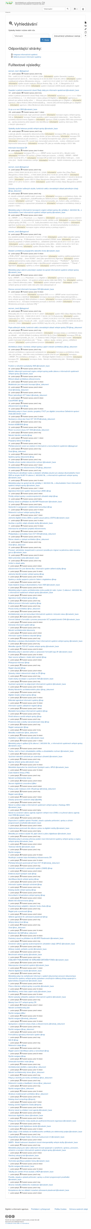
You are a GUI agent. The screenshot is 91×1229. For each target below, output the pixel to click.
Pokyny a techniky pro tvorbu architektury (23, 1077)
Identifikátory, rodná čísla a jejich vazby (23, 991)
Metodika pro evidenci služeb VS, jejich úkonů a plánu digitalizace (32, 833)
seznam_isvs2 (13, 308)
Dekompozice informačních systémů (22, 965)
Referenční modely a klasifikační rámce (23, 1083)
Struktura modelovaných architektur (21, 1094)
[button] (75, 9)
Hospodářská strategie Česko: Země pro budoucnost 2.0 (29, 1137)
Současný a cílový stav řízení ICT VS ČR (23, 419)
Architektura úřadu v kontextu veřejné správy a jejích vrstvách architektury (36, 346)
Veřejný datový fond (15, 922)
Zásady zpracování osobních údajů (21, 799)
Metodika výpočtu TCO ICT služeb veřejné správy (27, 646)
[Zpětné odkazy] (85, 28)
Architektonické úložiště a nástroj (20, 1067)
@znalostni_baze (72, 90)
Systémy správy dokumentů (18, 457)
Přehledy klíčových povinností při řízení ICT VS (25, 863)
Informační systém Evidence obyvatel (22, 635)
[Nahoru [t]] (85, 35)
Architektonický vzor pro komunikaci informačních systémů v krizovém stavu (36, 614)
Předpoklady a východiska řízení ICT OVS (24, 534)
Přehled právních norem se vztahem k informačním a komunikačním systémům (38, 446)
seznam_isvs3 (13, 231)
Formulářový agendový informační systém (24, 1034)
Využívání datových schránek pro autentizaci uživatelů (28, 756)
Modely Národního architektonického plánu (24, 689)
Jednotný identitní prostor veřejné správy (23, 574)
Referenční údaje (14, 1045)
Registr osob (13, 794)
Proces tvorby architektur (17, 608)
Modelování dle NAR (16, 933)
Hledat (46, 40)
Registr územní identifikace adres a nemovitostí (26, 1051)
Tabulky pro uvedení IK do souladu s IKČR (24, 1171)
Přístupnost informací (16, 662)
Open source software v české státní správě (24, 657)
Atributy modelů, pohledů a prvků (20, 949)
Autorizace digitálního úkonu (19, 1115)
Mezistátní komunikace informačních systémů (25, 711)
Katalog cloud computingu (18, 1099)
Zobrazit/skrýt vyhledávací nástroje (67, 36)
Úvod (10, 390)
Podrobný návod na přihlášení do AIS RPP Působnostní (29, 938)
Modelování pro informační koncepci (22, 384)
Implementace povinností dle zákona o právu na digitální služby (32, 828)
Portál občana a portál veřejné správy (22, 716)
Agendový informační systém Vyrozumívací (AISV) (27, 491)
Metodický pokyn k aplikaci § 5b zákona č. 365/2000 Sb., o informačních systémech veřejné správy (45, 743)
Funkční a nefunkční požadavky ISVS (22, 366)
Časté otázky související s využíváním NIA (24, 678)
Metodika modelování (16, 732)
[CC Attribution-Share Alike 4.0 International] (10, 1216)
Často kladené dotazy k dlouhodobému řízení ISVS (27, 585)
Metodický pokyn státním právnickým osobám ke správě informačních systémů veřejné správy (43, 270)
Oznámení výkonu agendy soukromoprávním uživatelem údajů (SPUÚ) (34, 943)
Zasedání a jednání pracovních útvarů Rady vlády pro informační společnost (37, 90)
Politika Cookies (61, 1209)
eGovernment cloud (15, 406)
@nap (21, 400)
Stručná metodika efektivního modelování (23, 1185)
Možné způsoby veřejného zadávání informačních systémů (30, 997)
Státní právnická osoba (17, 558)
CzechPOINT (13, 400)
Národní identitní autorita (17, 435)
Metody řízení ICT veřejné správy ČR (22, 1002)
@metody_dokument (20, 390)
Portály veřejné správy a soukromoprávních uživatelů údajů (30, 496)
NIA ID (10, 1040)
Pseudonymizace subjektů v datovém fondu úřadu (27, 906)
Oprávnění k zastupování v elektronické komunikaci (27, 507)
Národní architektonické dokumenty (21, 630)
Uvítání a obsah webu (16, 563)
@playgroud (24, 71)
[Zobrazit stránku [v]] (85, 22)
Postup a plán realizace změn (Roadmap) (24, 789)
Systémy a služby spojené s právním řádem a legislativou (29, 579)
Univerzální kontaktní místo (18, 1061)
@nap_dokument (14, 191)
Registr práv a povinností (17, 911)
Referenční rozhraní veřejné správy (21, 512)
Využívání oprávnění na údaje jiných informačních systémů (30, 684)
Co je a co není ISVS (16, 109)
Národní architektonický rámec (19, 778)
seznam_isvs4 (13, 167)
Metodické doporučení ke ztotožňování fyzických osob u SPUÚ (31, 767)
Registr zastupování (15, 727)
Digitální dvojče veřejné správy (19, 695)
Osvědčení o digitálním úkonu (19, 738)
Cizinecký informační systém (19, 625)
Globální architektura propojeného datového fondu (27, 251)
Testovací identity (14, 846)
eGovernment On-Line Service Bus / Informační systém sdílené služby (34, 568)
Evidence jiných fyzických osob (19, 873)
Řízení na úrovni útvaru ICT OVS (20, 430)
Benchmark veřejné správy (18, 954)
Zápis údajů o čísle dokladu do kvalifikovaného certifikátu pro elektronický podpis (38, 1131)
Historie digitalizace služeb (18, 970)
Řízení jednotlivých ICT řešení (19, 395)
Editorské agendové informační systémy (23, 700)
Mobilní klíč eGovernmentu (18, 900)
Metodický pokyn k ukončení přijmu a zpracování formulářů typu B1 (33, 652)
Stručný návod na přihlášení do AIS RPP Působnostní (28, 501)
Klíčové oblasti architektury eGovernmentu (24, 379)
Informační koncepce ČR (17, 148)
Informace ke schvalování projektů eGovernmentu (27, 528)
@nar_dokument (42, 384)
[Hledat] (67, 9)
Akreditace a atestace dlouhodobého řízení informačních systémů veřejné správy (38, 641)
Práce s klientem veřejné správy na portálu (24, 986)
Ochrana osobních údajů (78, 1209)
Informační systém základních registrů (22, 705)
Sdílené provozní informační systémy (27, 57)
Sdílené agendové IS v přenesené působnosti (25, 917)
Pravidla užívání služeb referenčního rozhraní (25, 462)
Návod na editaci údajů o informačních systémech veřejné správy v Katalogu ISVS (39, 805)
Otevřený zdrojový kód (16, 1155)
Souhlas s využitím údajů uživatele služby (23, 523)
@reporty (31, 1099)
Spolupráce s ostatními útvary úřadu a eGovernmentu (28, 1024)
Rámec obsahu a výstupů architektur (22, 539)
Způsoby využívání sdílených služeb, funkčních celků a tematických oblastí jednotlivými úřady (43, 188)
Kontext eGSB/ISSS (15, 424)
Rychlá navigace (14, 852)
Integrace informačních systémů (25, 54)
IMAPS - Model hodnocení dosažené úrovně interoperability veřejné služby (36, 1142)
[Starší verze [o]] (85, 25)
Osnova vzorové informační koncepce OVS (24, 289)
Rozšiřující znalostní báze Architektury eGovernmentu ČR (30, 857)
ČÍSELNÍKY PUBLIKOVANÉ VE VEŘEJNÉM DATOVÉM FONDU (31, 960)
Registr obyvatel (14, 668)
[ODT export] (85, 32)
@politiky (38, 799)
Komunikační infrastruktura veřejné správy (24, 895)
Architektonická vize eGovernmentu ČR (23, 467)
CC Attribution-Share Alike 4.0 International (17, 1223)
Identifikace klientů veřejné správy (21, 879)
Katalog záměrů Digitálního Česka (21, 1104)
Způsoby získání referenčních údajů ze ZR (24, 673)
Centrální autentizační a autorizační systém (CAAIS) (27, 868)
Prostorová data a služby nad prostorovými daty (26, 722)
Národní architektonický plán (19, 1007)
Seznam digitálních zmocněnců (20, 783)
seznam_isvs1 (13, 71)
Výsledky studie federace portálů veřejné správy (26, 128)
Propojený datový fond (16, 440)
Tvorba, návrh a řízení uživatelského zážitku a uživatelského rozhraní (34, 751)
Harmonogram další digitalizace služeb (22, 1126)
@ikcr (34, 783)
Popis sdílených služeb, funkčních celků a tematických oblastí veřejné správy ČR (38, 327)
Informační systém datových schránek (22, 884)
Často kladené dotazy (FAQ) (19, 772)
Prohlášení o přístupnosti (40, 1209)
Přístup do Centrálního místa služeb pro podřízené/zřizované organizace (35, 1121)
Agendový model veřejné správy (20, 598)
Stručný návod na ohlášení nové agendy (23, 1110)
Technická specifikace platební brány (22, 1161)
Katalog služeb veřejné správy (19, 890)
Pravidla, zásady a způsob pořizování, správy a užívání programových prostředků (38, 1177)
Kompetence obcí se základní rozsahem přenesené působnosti (32, 1190)
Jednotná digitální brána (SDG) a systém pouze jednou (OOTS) (32, 518)
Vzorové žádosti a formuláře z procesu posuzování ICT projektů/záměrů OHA (37, 619)
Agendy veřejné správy (17, 762)
